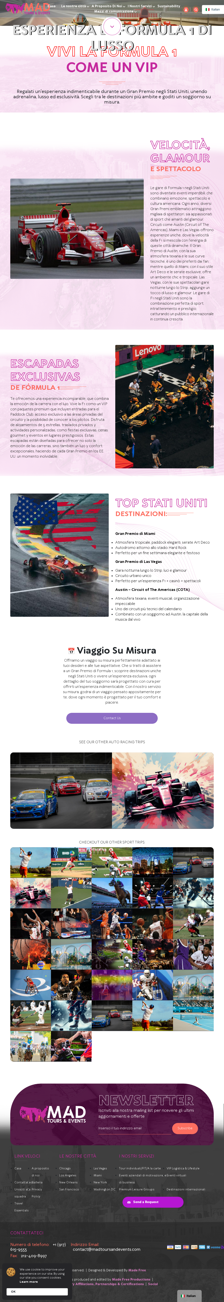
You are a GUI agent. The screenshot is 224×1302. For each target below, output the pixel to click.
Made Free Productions (131, 1279)
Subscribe (185, 1128)
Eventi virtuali (176, 1175)
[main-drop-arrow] (112, 26)
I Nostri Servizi (140, 6)
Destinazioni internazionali (186, 1189)
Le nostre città (73, 6)
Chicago (65, 1168)
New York (100, 1182)
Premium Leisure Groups (136, 1189)
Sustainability (169, 6)
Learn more (29, 1282)
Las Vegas (100, 1168)
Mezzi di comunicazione (113, 11)
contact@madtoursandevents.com (106, 1249)
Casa (51, 6)
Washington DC (105, 1189)
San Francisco (69, 1189)
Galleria (37, 1182)
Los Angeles (67, 1175)
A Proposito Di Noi (107, 6)
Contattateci (23, 1182)
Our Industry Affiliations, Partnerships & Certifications (98, 1284)
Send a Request (146, 1202)
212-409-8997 (34, 1256)
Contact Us (112, 718)
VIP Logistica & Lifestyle (183, 1168)
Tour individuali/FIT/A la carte (140, 1168)
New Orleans (68, 1182)
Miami (98, 1175)
